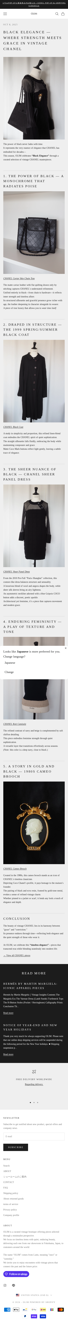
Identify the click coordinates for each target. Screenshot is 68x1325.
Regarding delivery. (34, 1084)
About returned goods (13, 1198)
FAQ (5, 1187)
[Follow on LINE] (13, 1285)
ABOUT (7, 1171)
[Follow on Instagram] (5, 1285)
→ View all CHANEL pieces (16, 955)
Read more (8, 1013)
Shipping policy (10, 1193)
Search (6, 1165)
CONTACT (8, 1182)
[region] (34, 1083)
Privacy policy (10, 1209)
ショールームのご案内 (14, 1176)
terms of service (10, 1204)
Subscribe (15, 1147)
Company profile (11, 1215)
